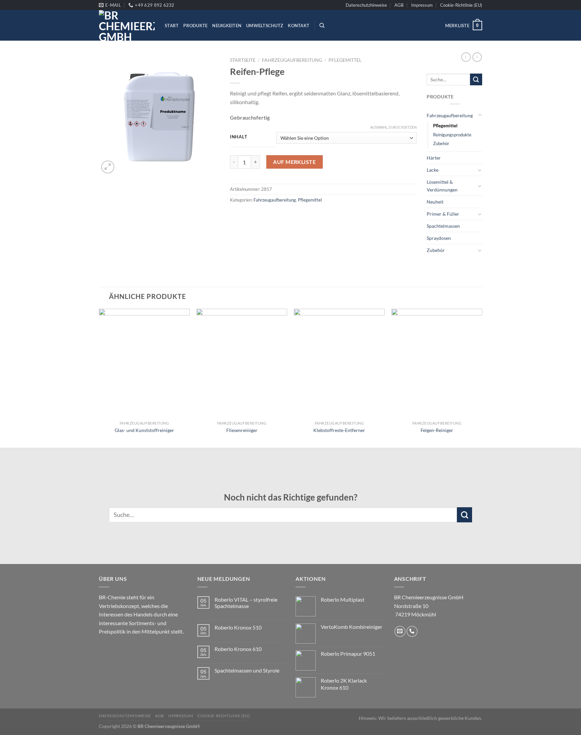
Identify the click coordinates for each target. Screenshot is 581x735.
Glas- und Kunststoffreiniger (144, 430)
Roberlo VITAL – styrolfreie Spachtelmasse (246, 602)
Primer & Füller (443, 214)
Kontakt (298, 25)
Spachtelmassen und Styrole (247, 670)
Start (172, 25)
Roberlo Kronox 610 (238, 649)
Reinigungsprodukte (452, 134)
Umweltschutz (264, 25)
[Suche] (321, 25)
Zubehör (441, 143)
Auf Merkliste (294, 162)
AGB (398, 5)
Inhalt (238, 137)
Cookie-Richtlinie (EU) (461, 5)
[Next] (482, 377)
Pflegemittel (344, 60)
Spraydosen (439, 238)
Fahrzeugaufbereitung (292, 60)
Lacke (432, 170)
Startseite (243, 60)
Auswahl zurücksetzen (393, 127)
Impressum (422, 5)
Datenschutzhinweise (366, 5)
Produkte (195, 25)
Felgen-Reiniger (437, 430)
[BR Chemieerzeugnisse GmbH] (127, 25)
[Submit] (476, 80)
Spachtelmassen (443, 226)
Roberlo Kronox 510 (238, 627)
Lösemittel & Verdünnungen (442, 185)
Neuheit (435, 202)
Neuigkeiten (226, 25)
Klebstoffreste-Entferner (339, 430)
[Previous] (99, 377)
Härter (434, 158)
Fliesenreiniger (242, 430)
